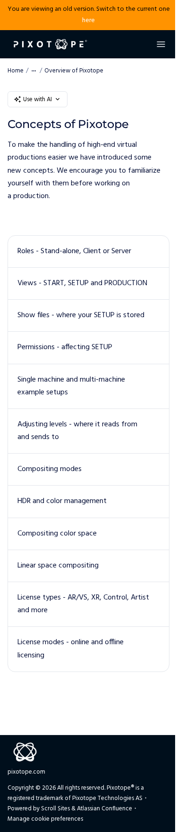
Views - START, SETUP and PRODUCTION (82, 283)
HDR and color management (62, 501)
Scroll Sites (55, 809)
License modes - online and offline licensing (70, 648)
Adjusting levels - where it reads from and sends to (77, 430)
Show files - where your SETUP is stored (80, 315)
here (88, 20)
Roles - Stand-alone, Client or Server (74, 251)
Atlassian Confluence (104, 809)
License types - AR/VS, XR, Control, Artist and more (83, 604)
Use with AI (37, 99)
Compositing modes (49, 469)
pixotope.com (26, 772)
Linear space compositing (58, 566)
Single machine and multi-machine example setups (71, 386)
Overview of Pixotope (73, 71)
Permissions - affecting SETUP (64, 347)
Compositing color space (57, 534)
